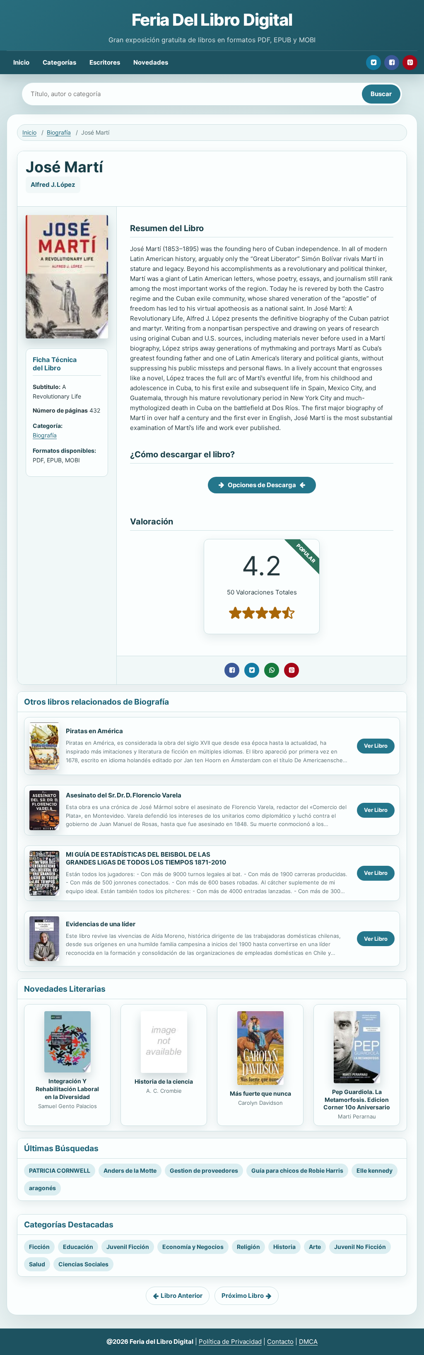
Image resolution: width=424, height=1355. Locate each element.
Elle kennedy (375, 1170)
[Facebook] (391, 62)
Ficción (39, 1246)
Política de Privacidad (230, 1341)
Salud (37, 1264)
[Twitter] (373, 62)
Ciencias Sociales (83, 1264)
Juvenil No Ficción (360, 1246)
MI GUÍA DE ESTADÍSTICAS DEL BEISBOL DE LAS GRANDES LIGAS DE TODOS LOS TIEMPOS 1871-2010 (146, 858)
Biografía (59, 132)
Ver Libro (376, 745)
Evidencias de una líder (100, 924)
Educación (78, 1246)
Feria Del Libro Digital (212, 20)
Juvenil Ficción (127, 1246)
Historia (284, 1246)
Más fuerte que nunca (260, 1093)
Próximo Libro (243, 1295)
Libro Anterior (181, 1295)
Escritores (104, 62)
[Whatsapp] (271, 670)
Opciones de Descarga (262, 485)
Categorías (59, 62)
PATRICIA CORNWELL (59, 1170)
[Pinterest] (409, 62)
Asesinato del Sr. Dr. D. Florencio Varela (123, 795)
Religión (248, 1246)
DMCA (308, 1341)
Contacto (280, 1341)
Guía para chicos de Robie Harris (297, 1170)
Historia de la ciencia (164, 1081)
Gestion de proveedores (204, 1170)
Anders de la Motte (130, 1170)
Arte (315, 1246)
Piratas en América (94, 731)
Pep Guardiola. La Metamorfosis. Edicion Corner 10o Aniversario (356, 1099)
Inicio (21, 62)
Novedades (150, 62)
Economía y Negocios (193, 1246)
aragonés (42, 1187)
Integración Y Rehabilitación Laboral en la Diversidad (67, 1088)
